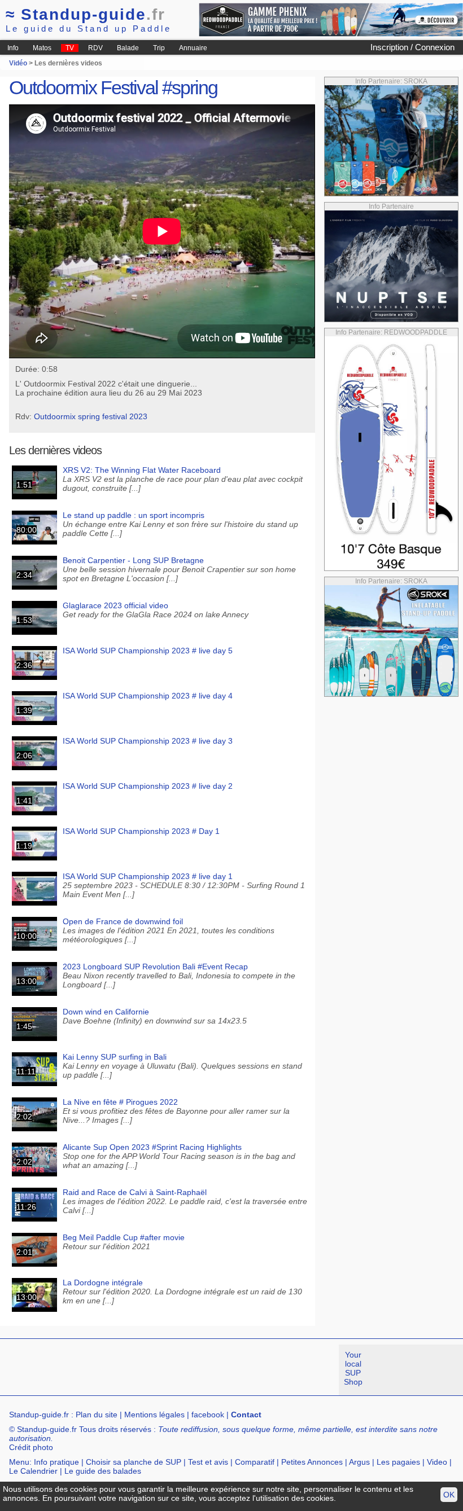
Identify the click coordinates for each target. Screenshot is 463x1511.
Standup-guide (85, 14)
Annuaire (193, 48)
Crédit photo (31, 1447)
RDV (95, 48)
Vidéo (18, 63)
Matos (42, 48)
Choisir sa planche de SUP (133, 1461)
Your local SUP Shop (353, 1368)
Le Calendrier (33, 1470)
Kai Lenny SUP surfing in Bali (115, 1056)
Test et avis (208, 1461)
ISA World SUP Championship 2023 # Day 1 (141, 831)
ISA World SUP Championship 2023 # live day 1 (148, 876)
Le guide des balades (102, 1470)
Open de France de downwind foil (123, 921)
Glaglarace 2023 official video (115, 605)
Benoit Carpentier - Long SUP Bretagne (133, 560)
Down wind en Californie (106, 1011)
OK (449, 1494)
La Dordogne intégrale (103, 1282)
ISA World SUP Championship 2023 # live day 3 (148, 740)
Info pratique (56, 1461)
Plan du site (96, 1414)
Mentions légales (154, 1414)
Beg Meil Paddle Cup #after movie (124, 1237)
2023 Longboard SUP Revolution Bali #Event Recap (155, 966)
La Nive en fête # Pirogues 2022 (120, 1101)
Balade (128, 48)
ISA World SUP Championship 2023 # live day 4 (148, 695)
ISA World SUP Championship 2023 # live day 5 (148, 650)
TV (69, 48)
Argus (359, 1461)
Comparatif (254, 1461)
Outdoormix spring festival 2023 (90, 416)
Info (13, 48)
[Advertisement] (205, 1370)
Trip (159, 48)
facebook (207, 1414)
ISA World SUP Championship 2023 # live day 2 (148, 785)
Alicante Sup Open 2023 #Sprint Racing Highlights (152, 1147)
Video (437, 1461)
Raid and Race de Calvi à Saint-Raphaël (135, 1192)
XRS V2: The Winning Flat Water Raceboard (142, 470)
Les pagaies (398, 1461)
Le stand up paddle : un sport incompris (133, 515)
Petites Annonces (312, 1461)
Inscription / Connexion (412, 47)
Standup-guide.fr (39, 1414)
